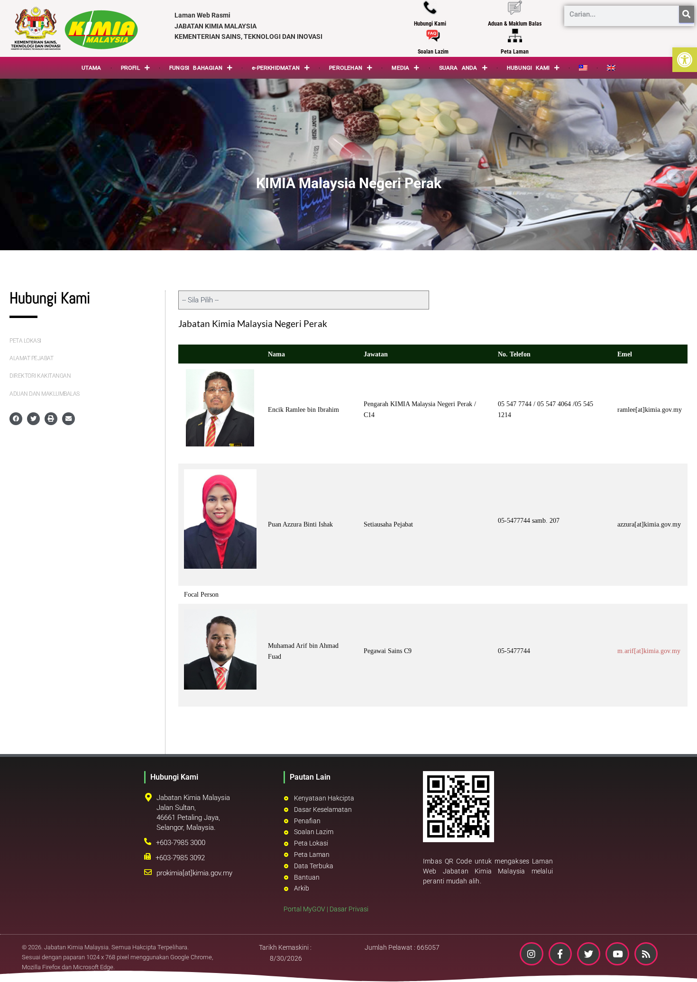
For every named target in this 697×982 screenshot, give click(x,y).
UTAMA (91, 67)
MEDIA (400, 67)
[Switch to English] (611, 68)
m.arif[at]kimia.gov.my (648, 651)
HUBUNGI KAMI (528, 67)
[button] (684, 59)
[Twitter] (588, 953)
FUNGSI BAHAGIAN (195, 67)
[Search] (686, 14)
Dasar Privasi (349, 909)
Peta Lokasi (25, 340)
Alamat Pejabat (31, 358)
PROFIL (130, 67)
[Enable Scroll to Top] (678, 963)
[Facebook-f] (560, 953)
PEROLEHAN (345, 67)
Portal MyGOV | (307, 909)
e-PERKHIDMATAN (276, 67)
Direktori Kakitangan (40, 376)
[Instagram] (531, 953)
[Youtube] (617, 953)
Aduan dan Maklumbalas (44, 394)
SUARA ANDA (458, 67)
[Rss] (646, 953)
